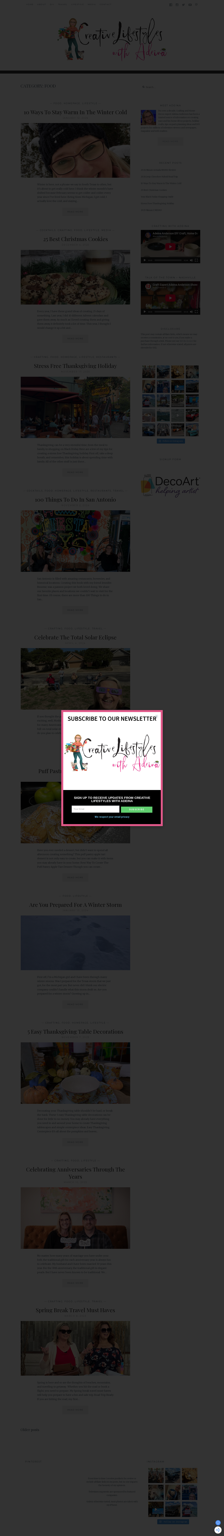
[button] (156, 716)
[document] (112, 768)
